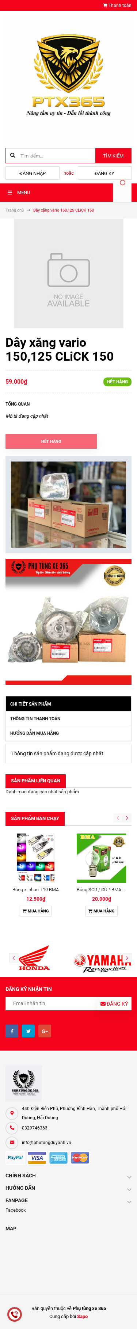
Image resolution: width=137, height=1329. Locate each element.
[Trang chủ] (68, 79)
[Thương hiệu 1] (34, 958)
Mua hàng (38, 911)
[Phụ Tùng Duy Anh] (68, 1083)
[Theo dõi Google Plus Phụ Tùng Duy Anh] (44, 1031)
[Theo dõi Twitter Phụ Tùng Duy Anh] (28, 1031)
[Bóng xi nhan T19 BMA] (35, 858)
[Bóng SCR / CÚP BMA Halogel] (101, 858)
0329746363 (34, 1128)
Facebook (15, 1210)
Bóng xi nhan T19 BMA (35, 889)
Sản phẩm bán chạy (35, 818)
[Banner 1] (68, 505)
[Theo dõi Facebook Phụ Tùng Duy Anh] (11, 1031)
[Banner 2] (68, 622)
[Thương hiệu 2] (103, 958)
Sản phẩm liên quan (35, 780)
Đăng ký (104, 173)
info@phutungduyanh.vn (46, 1142)
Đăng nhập (32, 173)
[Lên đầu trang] (125, 1315)
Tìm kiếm (113, 156)
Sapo (82, 1316)
